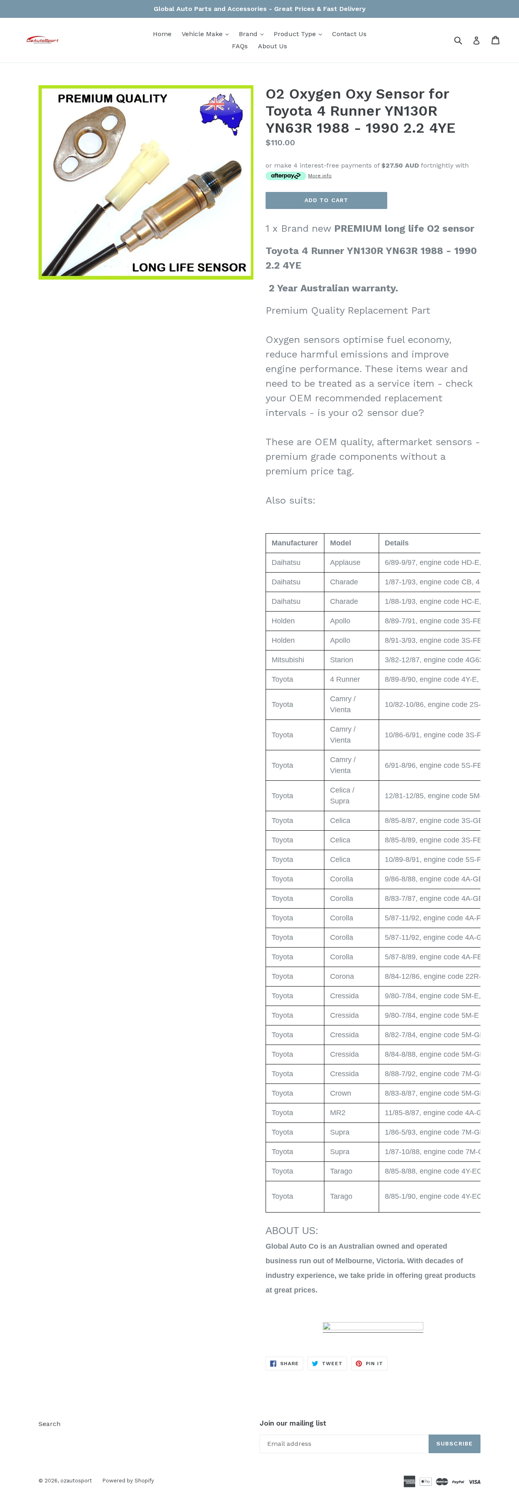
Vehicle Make (207, 34)
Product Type (300, 34)
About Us (272, 46)
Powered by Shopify (128, 1481)
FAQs (240, 46)
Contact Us (349, 34)
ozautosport (76, 1481)
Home (162, 34)
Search (49, 1424)
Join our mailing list (293, 1423)
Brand (253, 34)
